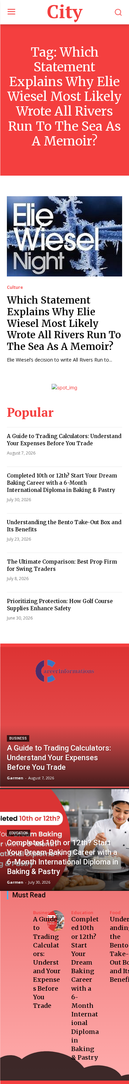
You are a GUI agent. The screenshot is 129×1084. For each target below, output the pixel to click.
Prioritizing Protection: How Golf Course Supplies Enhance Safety (60, 605)
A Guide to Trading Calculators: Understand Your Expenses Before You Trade (64, 440)
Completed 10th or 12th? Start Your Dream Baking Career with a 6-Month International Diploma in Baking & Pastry (62, 482)
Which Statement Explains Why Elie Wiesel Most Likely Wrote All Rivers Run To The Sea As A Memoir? (64, 323)
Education (18, 833)
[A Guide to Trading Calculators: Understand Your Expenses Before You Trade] (64, 735)
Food (115, 912)
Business (18, 738)
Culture (15, 287)
